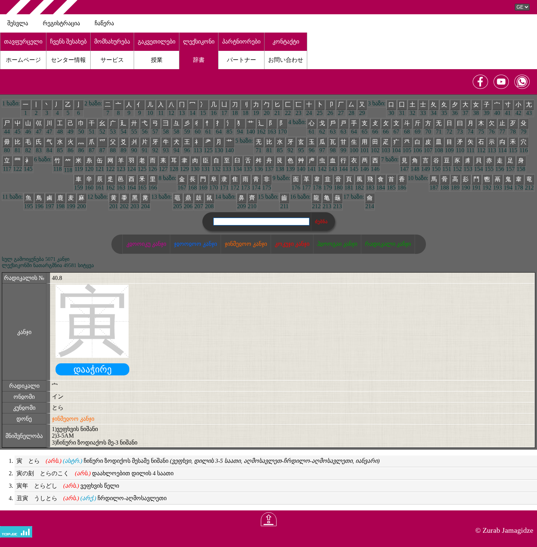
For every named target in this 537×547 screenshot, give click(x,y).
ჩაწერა (104, 23)
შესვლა (17, 23)
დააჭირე (92, 369)
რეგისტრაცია (61, 23)
